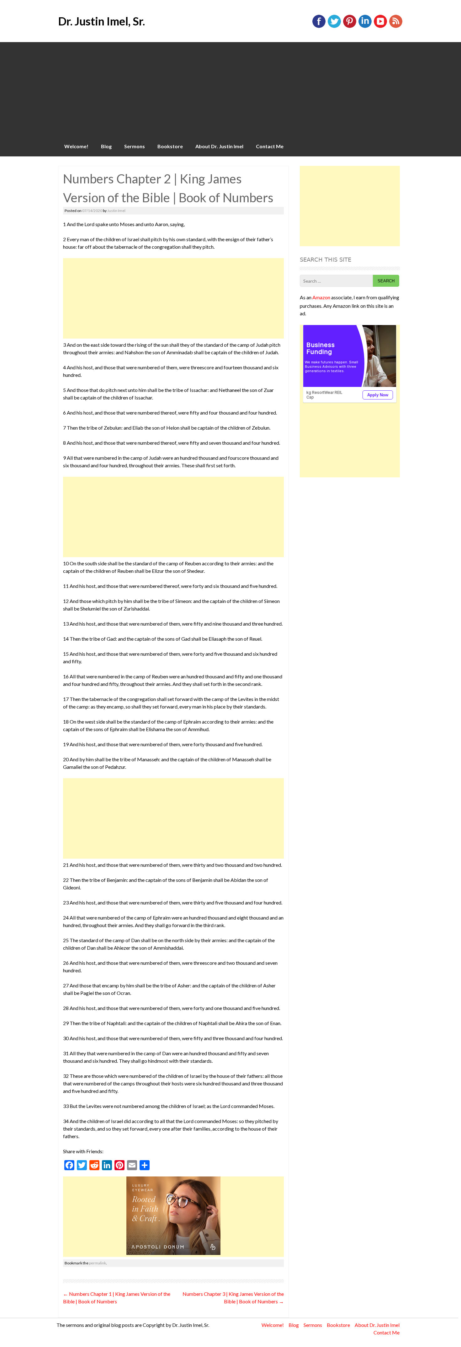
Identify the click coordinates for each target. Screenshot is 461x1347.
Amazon (321, 297)
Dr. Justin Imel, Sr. (101, 21)
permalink (97, 1263)
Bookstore (170, 146)
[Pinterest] (349, 27)
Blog (106, 146)
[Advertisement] (230, 89)
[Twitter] (334, 27)
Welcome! (76, 146)
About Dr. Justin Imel (219, 146)
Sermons (134, 146)
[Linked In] (365, 27)
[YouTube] (380, 27)
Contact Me (269, 146)
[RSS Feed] (396, 27)
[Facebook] (319, 27)
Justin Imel (116, 210)
